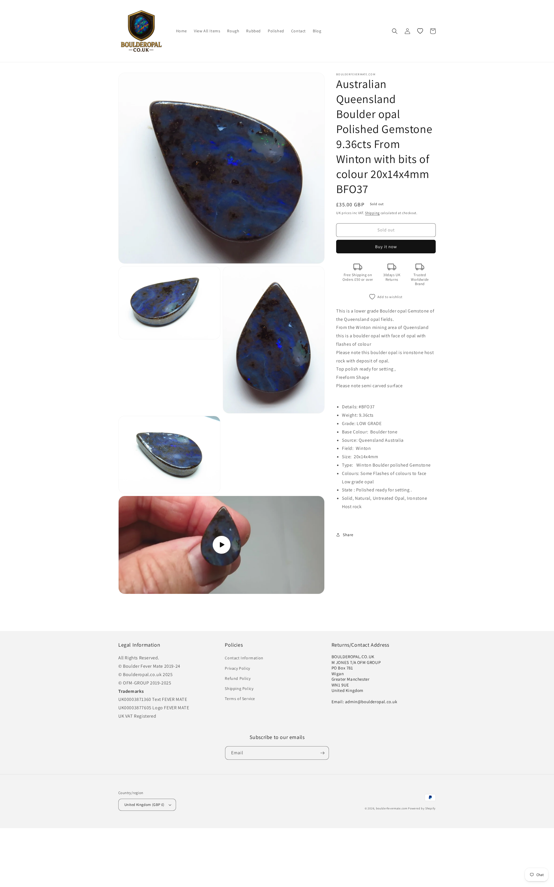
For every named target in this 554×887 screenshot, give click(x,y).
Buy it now (386, 246)
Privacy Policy (237, 668)
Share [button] (348, 534)
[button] (394, 31)
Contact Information (244, 657)
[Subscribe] (322, 753)
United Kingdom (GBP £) (144, 804)
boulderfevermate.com (391, 808)
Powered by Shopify (422, 808)
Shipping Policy (239, 688)
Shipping (372, 213)
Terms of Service (240, 698)
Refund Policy (237, 678)
